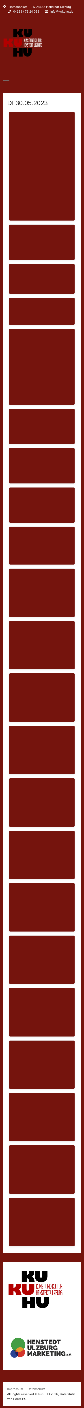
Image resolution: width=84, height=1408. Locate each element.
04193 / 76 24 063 (26, 11)
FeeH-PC (19, 1399)
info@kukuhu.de (61, 11)
